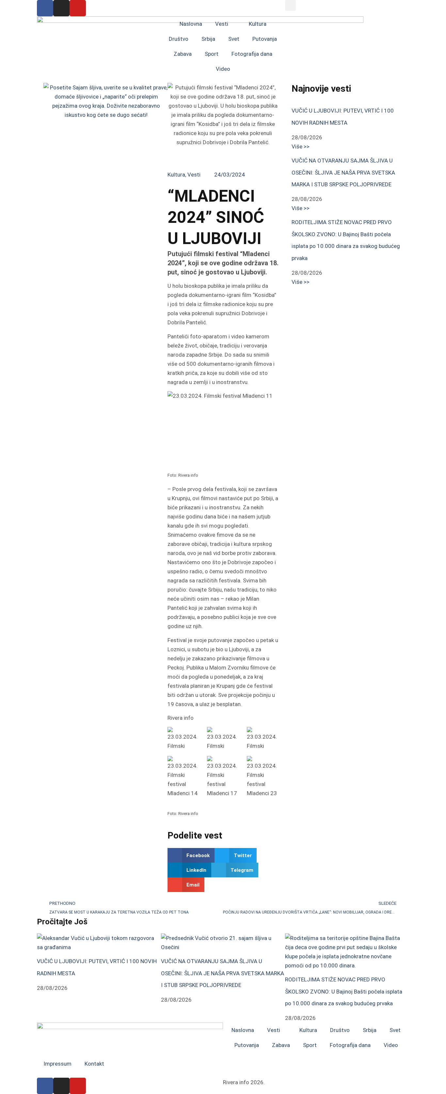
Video (223, 69)
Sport (211, 54)
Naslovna (191, 24)
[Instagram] (61, 8)
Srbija (208, 39)
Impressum (57, 1063)
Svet (233, 39)
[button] (290, 5)
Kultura (257, 24)
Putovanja (264, 39)
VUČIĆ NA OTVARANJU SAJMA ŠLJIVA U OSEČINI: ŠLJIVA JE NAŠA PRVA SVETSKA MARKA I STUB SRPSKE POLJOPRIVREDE (343, 172)
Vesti (221, 24)
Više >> (301, 146)
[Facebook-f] (45, 8)
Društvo (178, 39)
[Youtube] (78, 8)
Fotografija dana (251, 54)
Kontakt (94, 1063)
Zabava (183, 54)
